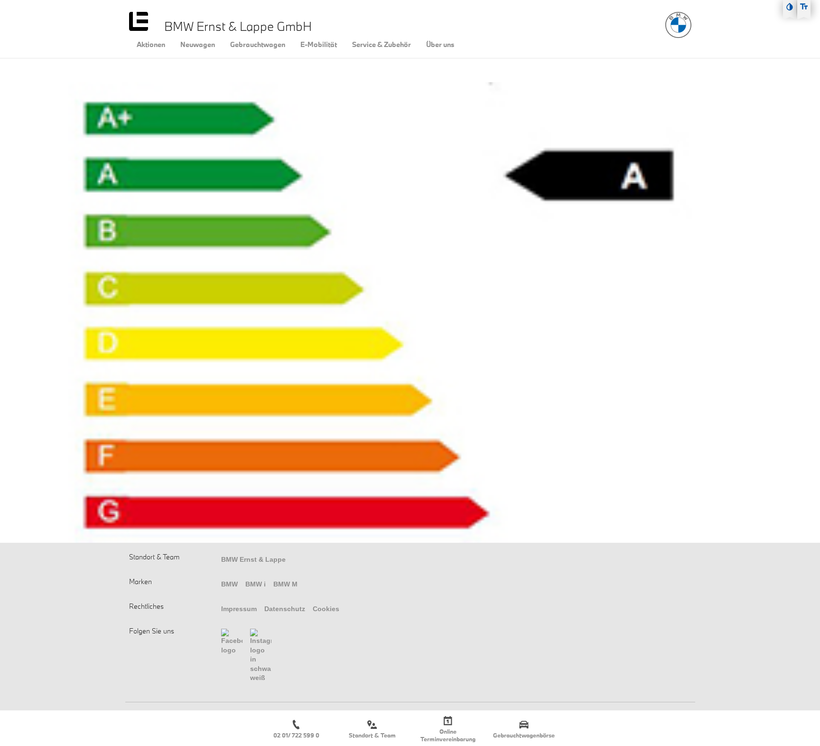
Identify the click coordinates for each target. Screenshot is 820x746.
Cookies (326, 609)
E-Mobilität (318, 44)
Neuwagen (197, 44)
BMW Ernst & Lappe (253, 559)
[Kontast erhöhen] (789, 6)
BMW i (255, 584)
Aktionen (151, 44)
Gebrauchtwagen (257, 44)
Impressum (239, 609)
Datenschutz (284, 609)
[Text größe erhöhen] (804, 6)
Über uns (440, 44)
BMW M (285, 584)
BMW (229, 584)
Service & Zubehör (381, 44)
